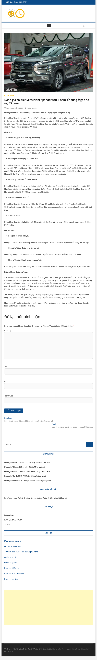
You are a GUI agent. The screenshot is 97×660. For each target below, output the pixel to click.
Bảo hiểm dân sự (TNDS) (14, 573)
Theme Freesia (66, 649)
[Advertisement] (48, 607)
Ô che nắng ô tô (10, 562)
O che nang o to (10, 557)
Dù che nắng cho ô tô (12, 541)
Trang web (8, 396)
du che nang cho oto (12, 546)
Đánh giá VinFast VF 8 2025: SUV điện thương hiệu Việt (27, 462)
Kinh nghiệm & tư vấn (13, 520)
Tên (6, 367)
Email (7, 381)
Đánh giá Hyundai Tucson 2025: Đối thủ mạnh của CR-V (27, 471)
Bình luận (8, 330)
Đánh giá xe (9, 95)
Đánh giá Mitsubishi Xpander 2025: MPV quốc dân (25, 467)
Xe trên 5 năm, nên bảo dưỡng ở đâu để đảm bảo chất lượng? (42, 498)
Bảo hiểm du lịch (11, 579)
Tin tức (7, 524)
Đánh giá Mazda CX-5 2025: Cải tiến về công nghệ (25, 476)
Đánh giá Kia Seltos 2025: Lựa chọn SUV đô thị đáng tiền (27, 480)
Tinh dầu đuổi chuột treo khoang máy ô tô (21, 552)
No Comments (32, 108)
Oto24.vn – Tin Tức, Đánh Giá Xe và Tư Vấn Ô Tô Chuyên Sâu (28, 649)
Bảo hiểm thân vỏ (11, 568)
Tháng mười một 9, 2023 (14, 108)
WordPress (76, 649)
